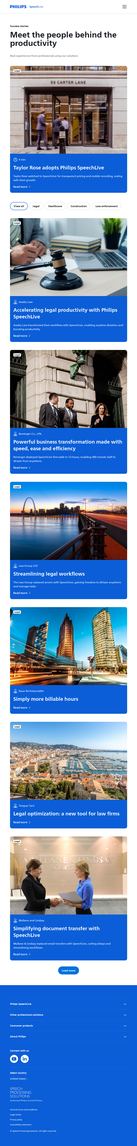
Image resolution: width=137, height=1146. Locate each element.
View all (19, 206)
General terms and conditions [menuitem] (23, 1109)
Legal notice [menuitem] (15, 1114)
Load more (68, 970)
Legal (36, 206)
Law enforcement (107, 206)
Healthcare (55, 206)
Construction (79, 206)
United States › (18, 1079)
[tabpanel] (68, 596)
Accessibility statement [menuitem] (20, 1124)
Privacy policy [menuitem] (16, 1119)
